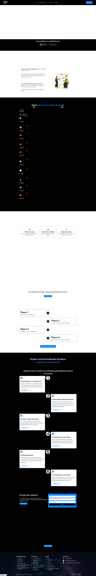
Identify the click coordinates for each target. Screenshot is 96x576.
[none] (3, 575)
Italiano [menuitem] (3, 575)
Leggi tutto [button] (25, 390)
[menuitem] (3, 575)
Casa (37, 2)
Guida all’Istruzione (42, 2)
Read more (41, 205)
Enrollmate (31, 77)
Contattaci (56, 2)
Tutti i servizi (50, 2)
